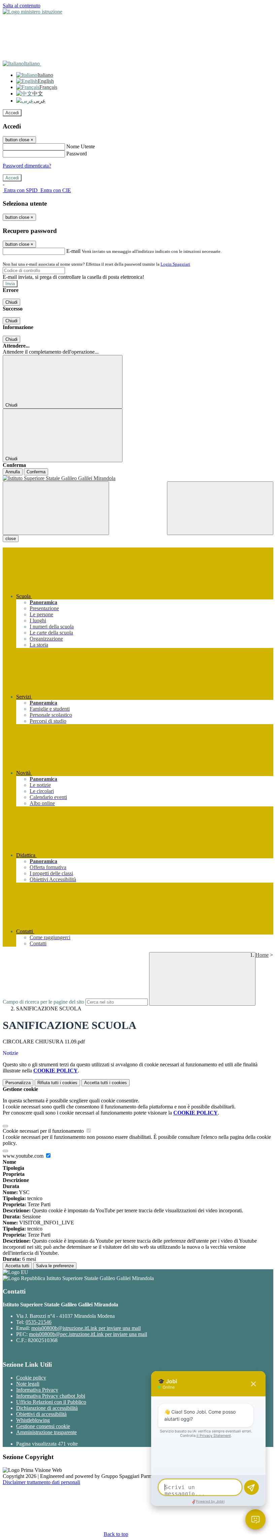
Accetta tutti (105, 1082)
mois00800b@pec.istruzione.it (88, 1334)
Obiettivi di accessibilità (41, 1414)
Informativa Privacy (37, 1390)
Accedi (12, 112)
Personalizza (18, 1082)
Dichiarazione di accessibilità (47, 1408)
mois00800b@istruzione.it (86, 1328)
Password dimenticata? (27, 166)
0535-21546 (38, 1322)
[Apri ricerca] (220, 508)
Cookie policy (31, 1378)
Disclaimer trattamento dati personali (41, 1482)
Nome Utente (80, 146)
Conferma (36, 471)
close (10, 538)
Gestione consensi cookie (43, 1426)
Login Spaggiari (175, 264)
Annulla (12, 471)
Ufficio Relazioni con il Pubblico (51, 1402)
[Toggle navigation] (56, 508)
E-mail (73, 251)
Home (262, 955)
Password (76, 153)
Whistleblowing (33, 1420)
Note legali (27, 1384)
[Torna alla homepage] (138, 478)
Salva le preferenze (55, 1265)
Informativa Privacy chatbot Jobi (50, 1396)
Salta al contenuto (21, 5)
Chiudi (11, 302)
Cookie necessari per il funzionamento (44, 1131)
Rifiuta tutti (57, 1082)
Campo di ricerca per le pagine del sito (43, 1002)
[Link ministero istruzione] (32, 11)
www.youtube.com (24, 1156)
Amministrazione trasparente (46, 1432)
